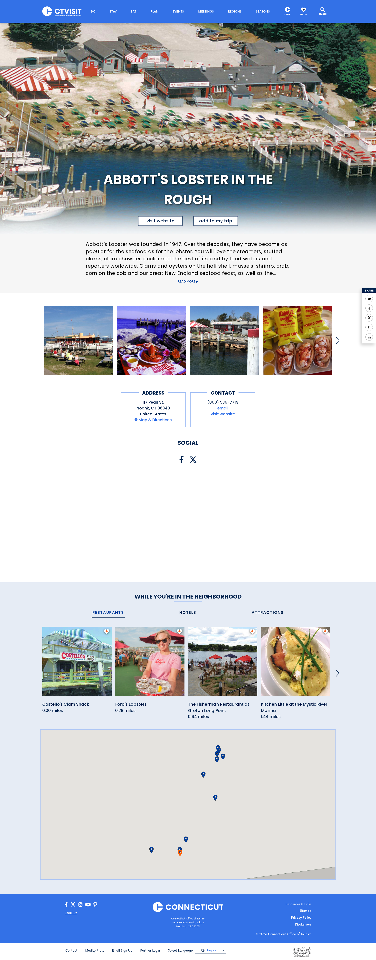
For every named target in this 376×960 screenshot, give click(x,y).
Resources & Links (298, 903)
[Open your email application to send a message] (369, 298)
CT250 (287, 14)
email (222, 408)
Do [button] (93, 11)
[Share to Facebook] (369, 308)
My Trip (303, 14)
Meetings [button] (206, 11)
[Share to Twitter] (369, 318)
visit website (160, 221)
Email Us (71, 912)
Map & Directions (155, 420)
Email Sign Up (122, 950)
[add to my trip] (106, 631)
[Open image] (78, 340)
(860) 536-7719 (222, 402)
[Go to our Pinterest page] (95, 904)
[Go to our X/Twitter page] (72, 904)
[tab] (108, 613)
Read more (186, 281)
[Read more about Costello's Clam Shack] (77, 664)
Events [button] (178, 11)
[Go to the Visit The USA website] (301, 951)
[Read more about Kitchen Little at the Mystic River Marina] (295, 664)
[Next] (338, 340)
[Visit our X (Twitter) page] (193, 460)
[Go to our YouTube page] (88, 904)
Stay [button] (113, 11)
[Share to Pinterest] (369, 327)
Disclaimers (303, 924)
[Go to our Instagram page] (80, 904)
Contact (71, 950)
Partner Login (150, 950)
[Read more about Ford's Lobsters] (149, 664)
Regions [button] (235, 11)
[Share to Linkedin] (369, 337)
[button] (186, 839)
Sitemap (305, 910)
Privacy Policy (301, 917)
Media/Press (94, 950)
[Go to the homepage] (61, 11)
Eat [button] (133, 11)
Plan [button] (154, 11)
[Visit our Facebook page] (181, 460)
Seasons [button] (263, 11)
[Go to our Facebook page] (66, 904)
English (211, 950)
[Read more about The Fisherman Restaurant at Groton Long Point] (222, 664)
